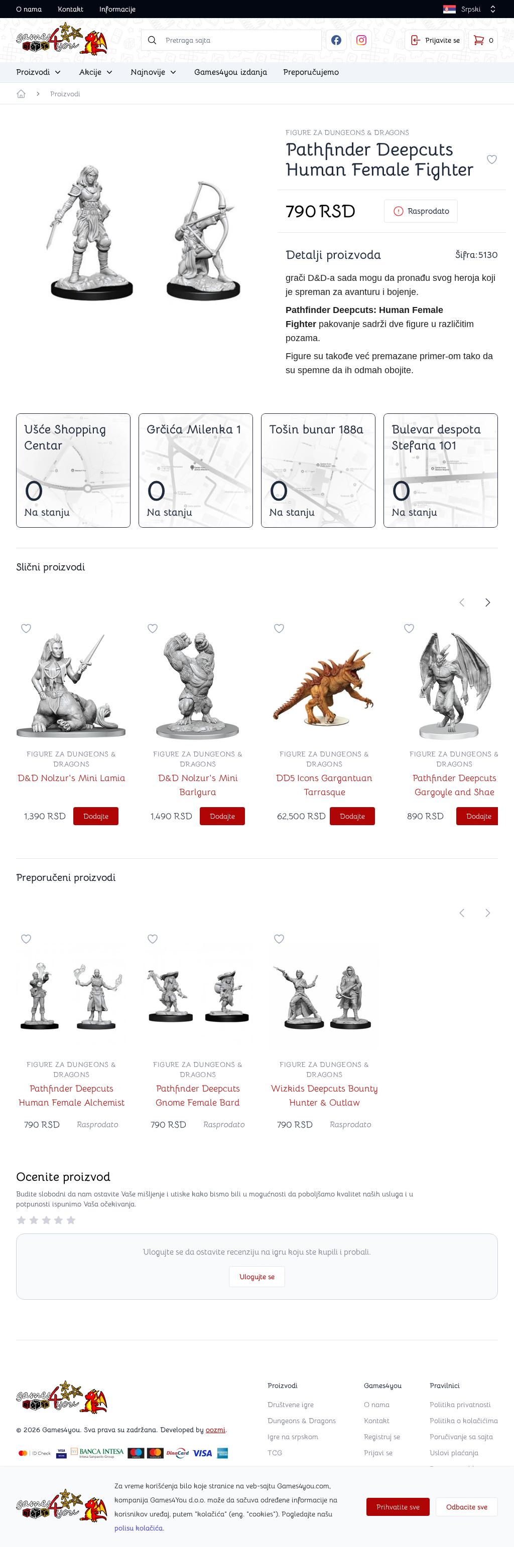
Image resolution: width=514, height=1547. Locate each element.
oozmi (215, 1429)
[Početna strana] (21, 94)
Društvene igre (291, 1404)
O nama (29, 9)
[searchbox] (231, 40)
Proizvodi (65, 93)
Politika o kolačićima (464, 1420)
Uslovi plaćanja (454, 1452)
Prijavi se (378, 1452)
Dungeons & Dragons (302, 1420)
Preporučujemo (311, 72)
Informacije (117, 9)
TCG (275, 1452)
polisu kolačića (138, 1527)
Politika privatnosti (460, 1404)
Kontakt (70, 9)
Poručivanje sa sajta (461, 1436)
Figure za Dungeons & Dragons (347, 132)
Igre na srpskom (293, 1436)
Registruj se (382, 1436)
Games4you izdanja (230, 72)
